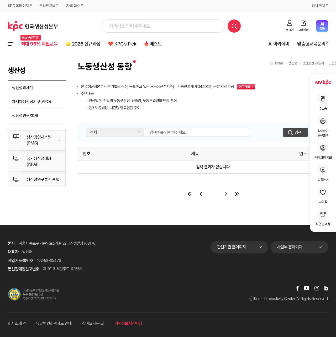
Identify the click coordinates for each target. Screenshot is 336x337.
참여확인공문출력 (323, 133)
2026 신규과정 (86, 44)
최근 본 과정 (323, 224)
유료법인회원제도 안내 (54, 323)
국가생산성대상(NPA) (39, 161)
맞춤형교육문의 (311, 44)
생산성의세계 (22, 87)
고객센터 (303, 30)
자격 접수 (73, 5)
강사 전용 (318, 5)
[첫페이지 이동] (189, 194)
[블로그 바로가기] (326, 288)
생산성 (292, 63)
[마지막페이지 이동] (237, 194)
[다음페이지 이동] (225, 194)
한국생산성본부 (33, 26)
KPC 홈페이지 (18, 5)
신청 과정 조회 (323, 157)
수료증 (323, 108)
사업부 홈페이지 (289, 246)
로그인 (289, 30)
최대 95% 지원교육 (39, 44)
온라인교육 (47, 5)
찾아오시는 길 (93, 323)
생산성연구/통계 (25, 115)
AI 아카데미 (279, 44)
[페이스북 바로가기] (297, 288)
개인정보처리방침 (128, 323)
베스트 (156, 44)
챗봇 (321, 26)
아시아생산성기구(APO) (31, 101)
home (279, 63)
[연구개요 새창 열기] (244, 86)
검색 (234, 26)
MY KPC (323, 82)
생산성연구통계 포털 (43, 179)
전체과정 (10, 44)
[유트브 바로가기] (306, 288)
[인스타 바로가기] (316, 288)
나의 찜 (323, 202)
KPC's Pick (125, 44)
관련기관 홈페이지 (231, 246)
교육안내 (323, 180)
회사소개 (15, 323)
